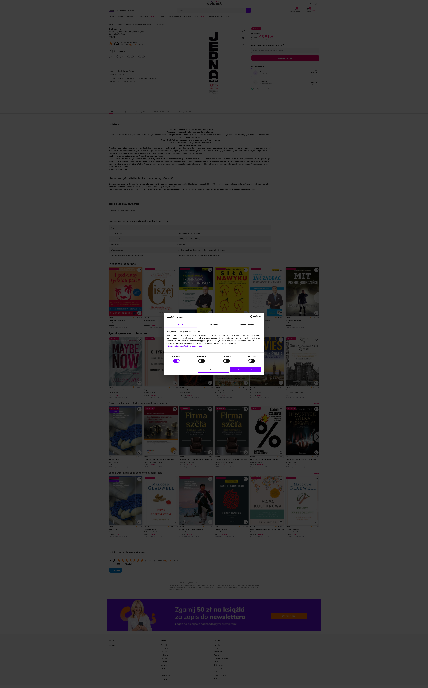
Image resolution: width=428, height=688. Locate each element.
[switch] (201, 361)
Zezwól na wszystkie (246, 370)
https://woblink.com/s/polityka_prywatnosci (184, 346)
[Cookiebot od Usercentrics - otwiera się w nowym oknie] (252, 317)
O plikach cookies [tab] (247, 324)
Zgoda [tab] (180, 324)
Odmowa (213, 370)
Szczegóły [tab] (214, 324)
